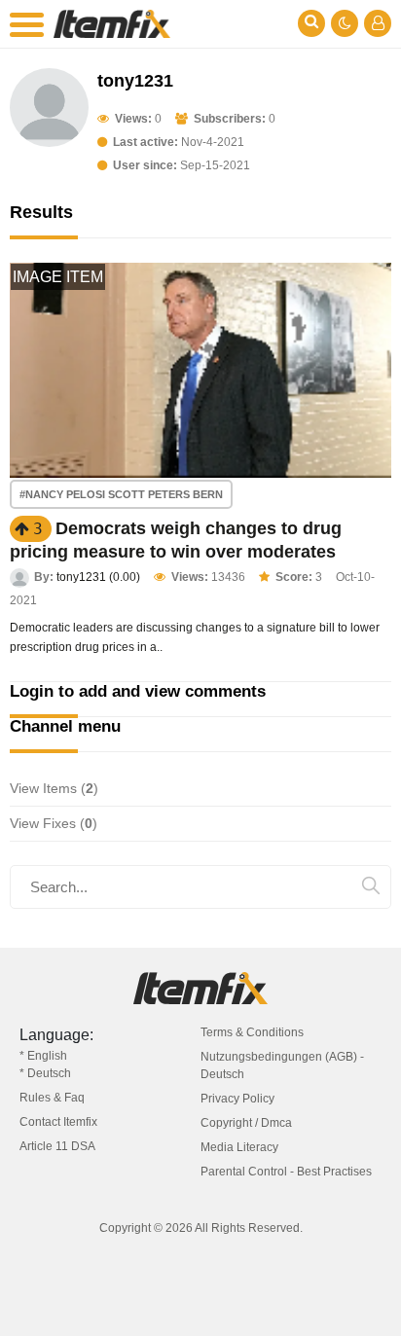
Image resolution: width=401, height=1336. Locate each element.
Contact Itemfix (58, 1122)
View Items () (54, 788)
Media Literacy (239, 1147)
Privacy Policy (237, 1098)
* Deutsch (45, 1073)
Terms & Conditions (252, 1032)
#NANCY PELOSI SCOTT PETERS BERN (121, 494)
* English (43, 1056)
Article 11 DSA (57, 1146)
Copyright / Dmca (246, 1123)
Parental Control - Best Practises (286, 1171)
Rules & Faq (52, 1097)
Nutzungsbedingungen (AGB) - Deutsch (282, 1065)
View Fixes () (53, 823)
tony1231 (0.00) (98, 577)
